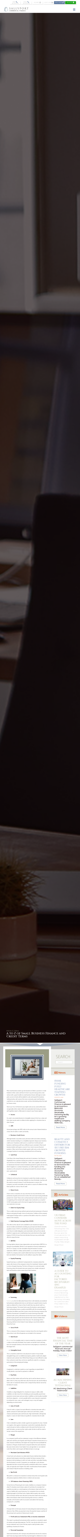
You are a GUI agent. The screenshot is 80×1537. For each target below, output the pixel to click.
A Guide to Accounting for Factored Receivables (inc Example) (62, 1279)
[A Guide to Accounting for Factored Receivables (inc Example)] (63, 1258)
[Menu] (74, 9)
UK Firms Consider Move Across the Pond (62, 1219)
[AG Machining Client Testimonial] (62, 1371)
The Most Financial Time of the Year (63, 1341)
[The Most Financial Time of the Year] (62, 1329)
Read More (60, 1127)
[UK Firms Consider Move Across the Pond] (63, 1204)
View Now (63, 1355)
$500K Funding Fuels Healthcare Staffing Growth (62, 1087)
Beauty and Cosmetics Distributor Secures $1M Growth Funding (62, 1146)
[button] (15, 2)
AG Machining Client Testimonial (62, 1382)
